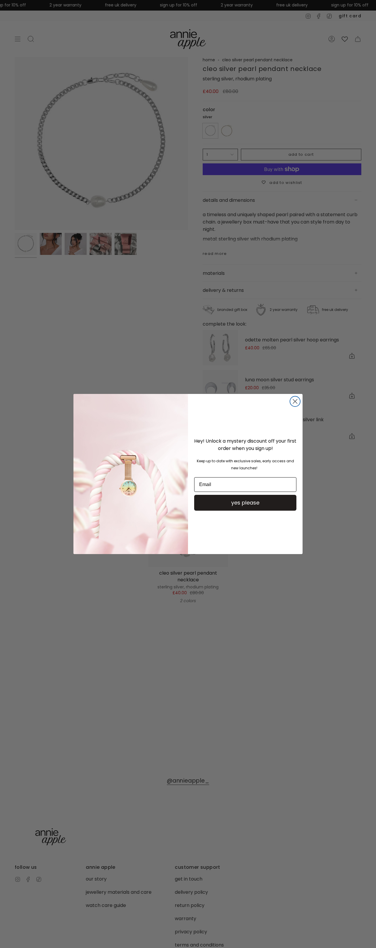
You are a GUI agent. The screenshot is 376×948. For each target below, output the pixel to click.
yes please (245, 502)
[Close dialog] (295, 401)
